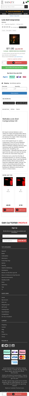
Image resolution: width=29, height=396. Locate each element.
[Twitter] (6, 346)
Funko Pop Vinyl (6, 260)
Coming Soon (5, 309)
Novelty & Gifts (6, 280)
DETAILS (13, 109)
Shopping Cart (5, 304)
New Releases (5, 312)
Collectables (5, 256)
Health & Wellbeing (7, 268)
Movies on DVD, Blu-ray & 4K (9, 272)
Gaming (4, 265)
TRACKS (18, 109)
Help (3, 329)
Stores (3, 336)
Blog (3, 332)
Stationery (4, 284)
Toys (3, 287)
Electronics (4, 258)
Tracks (3, 30)
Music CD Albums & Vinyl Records (11, 275)
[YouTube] (13, 346)
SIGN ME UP (22, 240)
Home (3, 297)
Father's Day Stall (14, 16)
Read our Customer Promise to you (14, 388)
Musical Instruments (7, 277)
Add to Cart (18, 62)
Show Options (14, 93)
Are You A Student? (7, 316)
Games (3, 263)
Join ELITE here (19, 56)
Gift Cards (4, 307)
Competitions (5, 314)
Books (4, 14)
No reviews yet (15, 27)
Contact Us (4, 334)
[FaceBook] (3, 346)
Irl (8, 190)
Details (14, 30)
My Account (5, 300)
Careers (4, 327)
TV (2, 289)
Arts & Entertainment (15, 14)
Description (8, 30)
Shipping (4, 324)
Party (3, 282)
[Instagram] (10, 346)
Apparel (4, 251)
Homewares (5, 270)
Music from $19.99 (9, 103)
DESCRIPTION (5, 109)
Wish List (4, 302)
